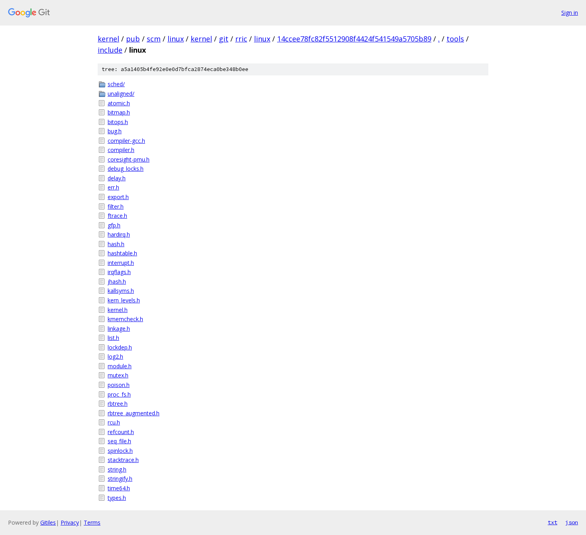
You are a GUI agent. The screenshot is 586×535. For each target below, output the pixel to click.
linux (175, 38)
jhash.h (117, 281)
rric (241, 38)
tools (455, 38)
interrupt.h (121, 263)
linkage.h (119, 328)
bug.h (115, 131)
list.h (113, 338)
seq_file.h (119, 441)
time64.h (119, 488)
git (223, 38)
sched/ (116, 84)
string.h (117, 469)
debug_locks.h (126, 168)
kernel (108, 38)
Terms (92, 522)
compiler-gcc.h (126, 140)
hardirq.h (119, 234)
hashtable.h (122, 253)
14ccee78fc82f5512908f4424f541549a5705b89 (354, 38)
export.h (118, 197)
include (110, 50)
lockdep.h (120, 347)
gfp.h (114, 225)
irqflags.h (119, 272)
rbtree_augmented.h (133, 413)
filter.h (116, 206)
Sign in (569, 12)
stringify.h (120, 478)
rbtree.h (118, 403)
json (571, 522)
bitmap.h (119, 112)
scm (154, 38)
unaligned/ (121, 93)
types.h (117, 497)
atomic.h (119, 103)
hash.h (116, 244)
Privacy (70, 522)
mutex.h (118, 375)
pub (133, 38)
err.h (113, 187)
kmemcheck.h (125, 319)
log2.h (115, 356)
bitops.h (118, 122)
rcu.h (114, 422)
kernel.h (118, 310)
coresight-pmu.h (128, 159)
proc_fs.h (119, 394)
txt (552, 522)
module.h (120, 366)
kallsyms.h (121, 290)
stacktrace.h (123, 460)
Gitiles (48, 522)
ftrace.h (117, 215)
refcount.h (121, 432)
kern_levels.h (124, 300)
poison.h (119, 385)
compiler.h (121, 150)
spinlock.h (120, 450)
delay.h (117, 178)
